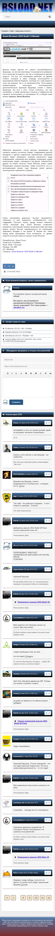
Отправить (16, 402)
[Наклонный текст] (12, 373)
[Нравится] (13, 266)
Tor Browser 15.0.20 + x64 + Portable (18, 328)
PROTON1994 (18, 474)
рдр (14, 496)
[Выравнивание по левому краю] (26, 373)
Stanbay (16, 674)
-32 (9, 266)
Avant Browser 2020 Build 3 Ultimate (26, 251)
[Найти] (49, 16)
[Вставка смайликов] (40, 373)
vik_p (15, 545)
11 (42, 898)
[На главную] (27, 6)
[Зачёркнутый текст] (21, 373)
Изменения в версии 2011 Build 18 (34, 602)
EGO (15, 873)
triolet (15, 447)
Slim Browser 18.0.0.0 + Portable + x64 (19, 336)
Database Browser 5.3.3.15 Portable (18, 332)
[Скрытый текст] (45, 373)
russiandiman (18, 618)
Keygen (16, 739)
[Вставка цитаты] (50, 373)
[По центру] (31, 373)
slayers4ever (18, 569)
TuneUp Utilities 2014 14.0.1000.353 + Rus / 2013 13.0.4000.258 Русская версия (22, 340)
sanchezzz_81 (18, 803)
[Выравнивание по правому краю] (36, 373)
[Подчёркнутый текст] (16, 373)
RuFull (15, 521)
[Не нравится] (5, 266)
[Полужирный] (8, 373)
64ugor (16, 645)
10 (36, 898)
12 (49, 898)
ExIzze (15, 423)
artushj (16, 693)
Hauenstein (17, 756)
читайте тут (18, 307)
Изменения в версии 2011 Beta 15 (33, 857)
